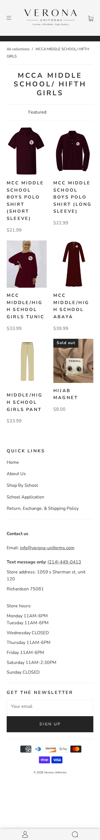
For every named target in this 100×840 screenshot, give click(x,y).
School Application (25, 497)
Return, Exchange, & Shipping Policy (43, 508)
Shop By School (22, 485)
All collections (18, 49)
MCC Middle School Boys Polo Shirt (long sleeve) (72, 197)
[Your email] (50, 707)
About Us (16, 474)
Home (13, 462)
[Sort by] (50, 112)
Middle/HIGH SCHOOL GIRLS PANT (24, 402)
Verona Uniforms (55, 772)
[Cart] (90, 18)
